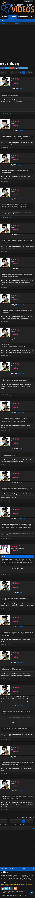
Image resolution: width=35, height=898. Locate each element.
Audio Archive (17, 884)
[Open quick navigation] (34, 23)
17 (23, 72)
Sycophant (21, 757)
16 (20, 72)
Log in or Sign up (28, 1)
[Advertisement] (17, 44)
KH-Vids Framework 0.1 (6, 892)
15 (17, 72)
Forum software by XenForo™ (8, 891)
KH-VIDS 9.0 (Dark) (8, 869)
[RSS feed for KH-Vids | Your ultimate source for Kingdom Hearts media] (15, 888)
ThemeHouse (22, 894)
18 (27, 72)
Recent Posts (5, 20)
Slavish (21, 235)
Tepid (20, 592)
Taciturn (20, 482)
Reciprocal (21, 165)
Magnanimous (20, 662)
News (2, 884)
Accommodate (21, 518)
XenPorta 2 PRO (3, 824)
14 (14, 72)
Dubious (21, 269)
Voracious (20, 626)
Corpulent (21, 305)
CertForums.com (23, 897)
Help (32, 869)
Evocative (20, 705)
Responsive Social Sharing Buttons (9, 897)
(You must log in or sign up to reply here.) (25, 817)
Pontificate (21, 339)
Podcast (30, 884)
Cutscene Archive (8, 884)
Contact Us (24, 869)
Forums (13, 16)
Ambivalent (21, 199)
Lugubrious (21, 373)
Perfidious (21, 722)
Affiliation (9, 885)
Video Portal (23, 16)
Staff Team (3, 885)
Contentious (20, 412)
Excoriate (20, 448)
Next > (31, 72)
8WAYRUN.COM (21, 824)
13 (11, 72)
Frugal (21, 130)
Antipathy (21, 791)
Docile (21, 88)
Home (4, 16)
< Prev (2, 72)
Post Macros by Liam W (20, 891)
